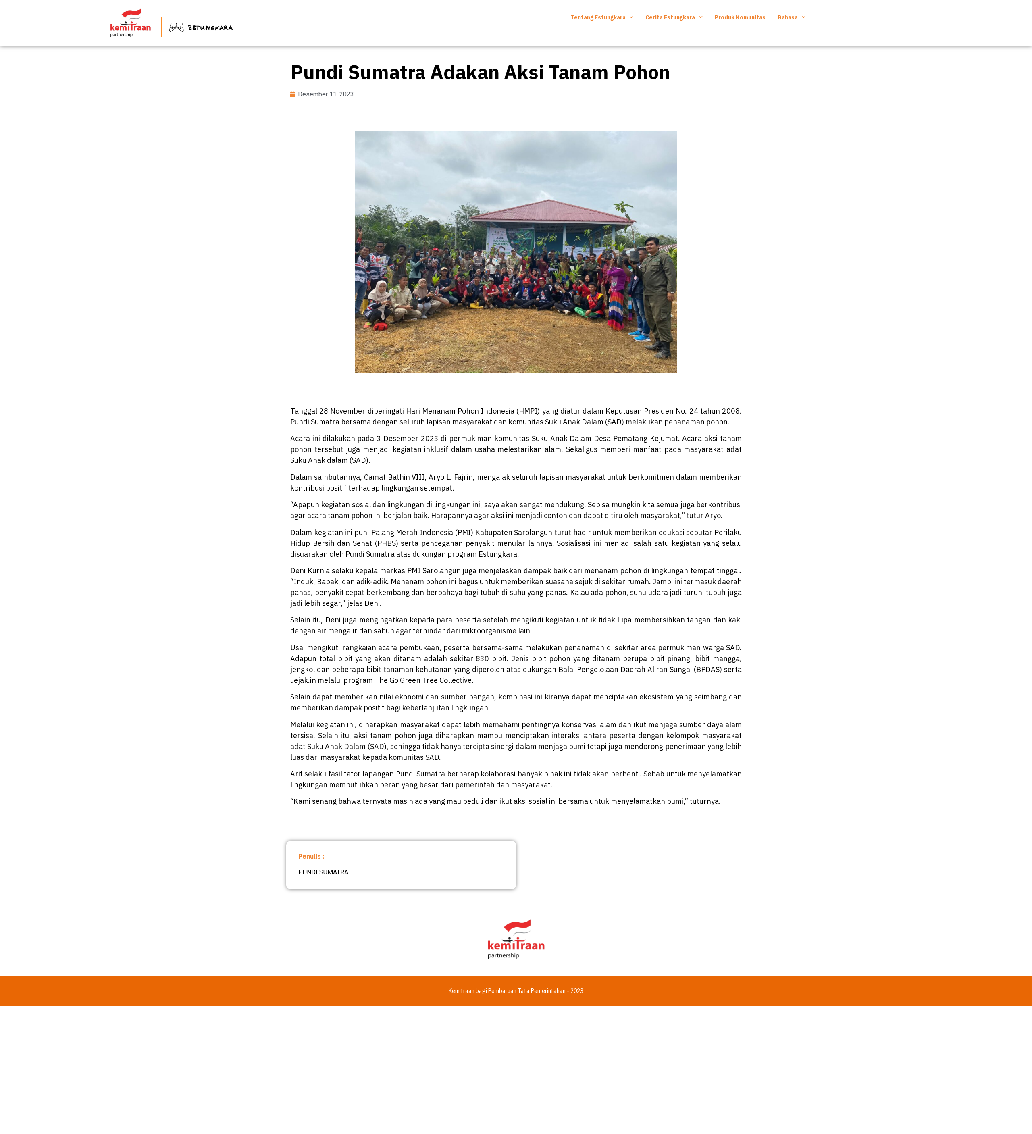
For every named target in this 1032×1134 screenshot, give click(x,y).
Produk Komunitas (740, 17)
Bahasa (788, 17)
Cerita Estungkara (670, 17)
